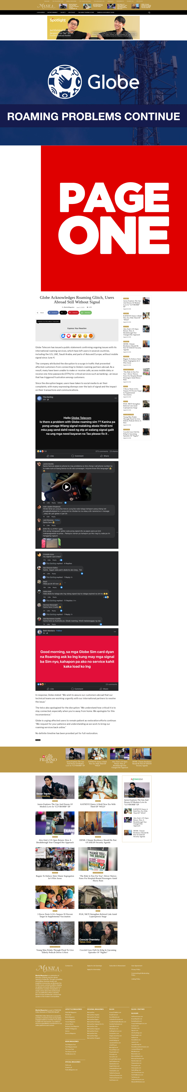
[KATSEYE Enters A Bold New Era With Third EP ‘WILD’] (87, 6)
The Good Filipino (128, 369)
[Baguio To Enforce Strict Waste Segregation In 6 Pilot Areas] (146, 358)
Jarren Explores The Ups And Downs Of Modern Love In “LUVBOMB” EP (74, 6)
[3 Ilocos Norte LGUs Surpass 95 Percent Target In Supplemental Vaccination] (146, 388)
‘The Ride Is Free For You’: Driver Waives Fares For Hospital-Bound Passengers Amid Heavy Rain (132, 376)
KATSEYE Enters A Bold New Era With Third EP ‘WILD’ (98, 5)
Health (125, 386)
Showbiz (126, 298)
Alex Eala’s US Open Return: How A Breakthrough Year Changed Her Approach (122, 6)
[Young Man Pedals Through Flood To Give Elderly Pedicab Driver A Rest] (146, 416)
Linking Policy (135, 979)
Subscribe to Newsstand (117, 965)
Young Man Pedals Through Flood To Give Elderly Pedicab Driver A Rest (132, 420)
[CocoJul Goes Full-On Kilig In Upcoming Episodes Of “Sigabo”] (146, 431)
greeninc (126, 341)
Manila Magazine (69, 307)
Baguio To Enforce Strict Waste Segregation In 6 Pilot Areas (132, 361)
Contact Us (69, 965)
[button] (149, 12)
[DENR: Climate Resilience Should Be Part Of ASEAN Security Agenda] (135, 6)
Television (126, 429)
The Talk (38, 740)
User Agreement (136, 965)
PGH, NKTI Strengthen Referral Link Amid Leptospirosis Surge (131, 406)
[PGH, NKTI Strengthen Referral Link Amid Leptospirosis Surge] (146, 403)
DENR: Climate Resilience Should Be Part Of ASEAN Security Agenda (146, 6)
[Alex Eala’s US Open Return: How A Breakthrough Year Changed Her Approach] (111, 6)
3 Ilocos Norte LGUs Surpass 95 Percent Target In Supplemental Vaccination (132, 392)
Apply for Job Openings (94, 965)
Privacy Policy (135, 969)
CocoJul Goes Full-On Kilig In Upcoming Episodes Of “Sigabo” (131, 434)
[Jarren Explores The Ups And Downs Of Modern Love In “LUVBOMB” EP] (63, 6)
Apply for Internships (94, 969)
